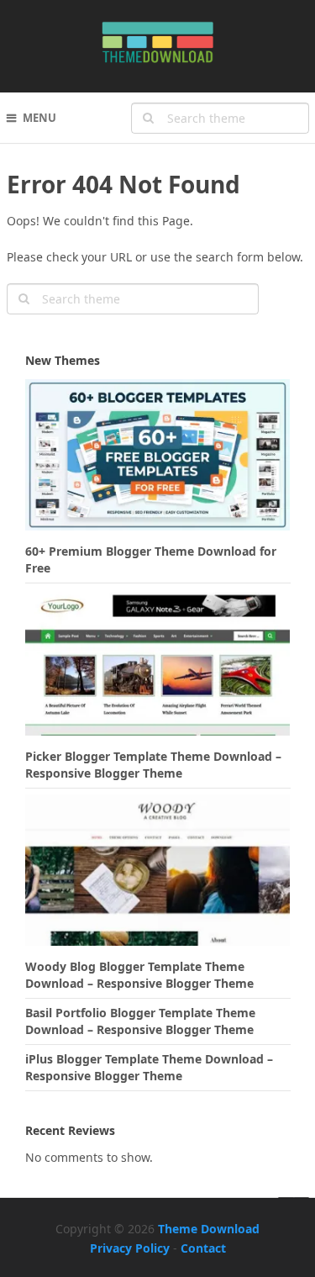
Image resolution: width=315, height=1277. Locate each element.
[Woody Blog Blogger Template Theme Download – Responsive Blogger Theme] (158, 874)
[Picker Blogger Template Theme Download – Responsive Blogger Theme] (158, 663)
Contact (203, 1248)
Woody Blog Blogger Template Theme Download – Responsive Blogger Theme (139, 974)
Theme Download (209, 1229)
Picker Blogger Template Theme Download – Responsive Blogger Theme (153, 764)
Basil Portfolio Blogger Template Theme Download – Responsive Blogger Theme (140, 1021)
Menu (39, 117)
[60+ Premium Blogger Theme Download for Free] (158, 459)
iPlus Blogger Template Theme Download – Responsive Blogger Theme (149, 1067)
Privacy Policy (130, 1248)
